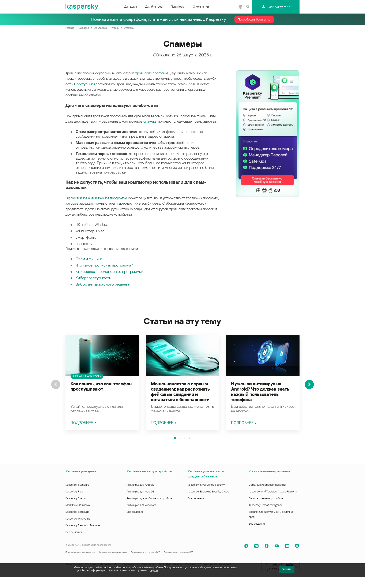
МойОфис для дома (77, 505)
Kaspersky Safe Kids (77, 511)
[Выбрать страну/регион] (240, 7)
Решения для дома (80, 471)
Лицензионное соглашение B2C (145, 552)
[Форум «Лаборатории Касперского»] (286, 545)
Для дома (130, 6)
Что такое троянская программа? (104, 265)
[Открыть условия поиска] (247, 7)
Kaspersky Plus (74, 491)
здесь (154, 570)
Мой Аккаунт (277, 6)
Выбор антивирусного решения (103, 284)
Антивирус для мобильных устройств (149, 498)
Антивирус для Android (140, 484)
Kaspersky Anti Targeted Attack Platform (273, 491)
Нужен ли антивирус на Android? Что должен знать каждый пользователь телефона (260, 391)
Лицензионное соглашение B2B (178, 552)
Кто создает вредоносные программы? (109, 271)
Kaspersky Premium (76, 498)
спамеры (150, 121)
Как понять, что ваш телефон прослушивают (101, 386)
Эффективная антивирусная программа (96, 198)
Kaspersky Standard (77, 484)
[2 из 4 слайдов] (179, 437)
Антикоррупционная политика (113, 552)
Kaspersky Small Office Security (206, 484)
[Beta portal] (297, 545)
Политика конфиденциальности (80, 552)
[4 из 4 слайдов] (190, 437)
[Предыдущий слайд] (56, 384)
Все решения (73, 532)
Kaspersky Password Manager (83, 525)
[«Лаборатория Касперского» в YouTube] (276, 545)
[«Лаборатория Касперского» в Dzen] (266, 545)
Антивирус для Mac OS (140, 491)
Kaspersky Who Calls (77, 518)
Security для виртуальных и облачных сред (271, 514)
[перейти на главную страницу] (82, 6)
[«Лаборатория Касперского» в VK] (256, 545)
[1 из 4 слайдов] (174, 437)
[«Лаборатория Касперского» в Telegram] (246, 545)
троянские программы (152, 73)
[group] (102, 382)
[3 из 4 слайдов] (185, 437)
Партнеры (177, 6)
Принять (286, 569)
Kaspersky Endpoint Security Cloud (208, 491)
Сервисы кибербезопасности (267, 484)
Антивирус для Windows (141, 505)
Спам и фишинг (89, 259)
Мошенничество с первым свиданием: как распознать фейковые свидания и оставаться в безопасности (180, 391)
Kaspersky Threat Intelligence (266, 505)
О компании (201, 6)
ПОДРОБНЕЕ (82, 422)
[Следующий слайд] (309, 384)
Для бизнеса (153, 6)
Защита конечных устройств (266, 498)
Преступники (84, 84)
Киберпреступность (93, 278)
